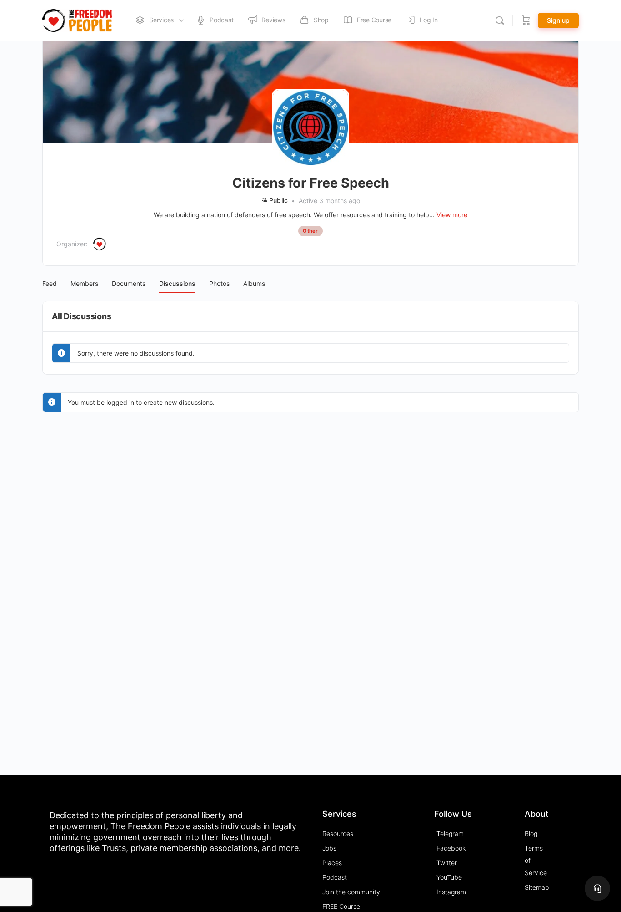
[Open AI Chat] (597, 888)
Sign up (558, 20)
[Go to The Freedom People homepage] (77, 19)
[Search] (500, 20)
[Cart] (526, 20)
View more (451, 215)
